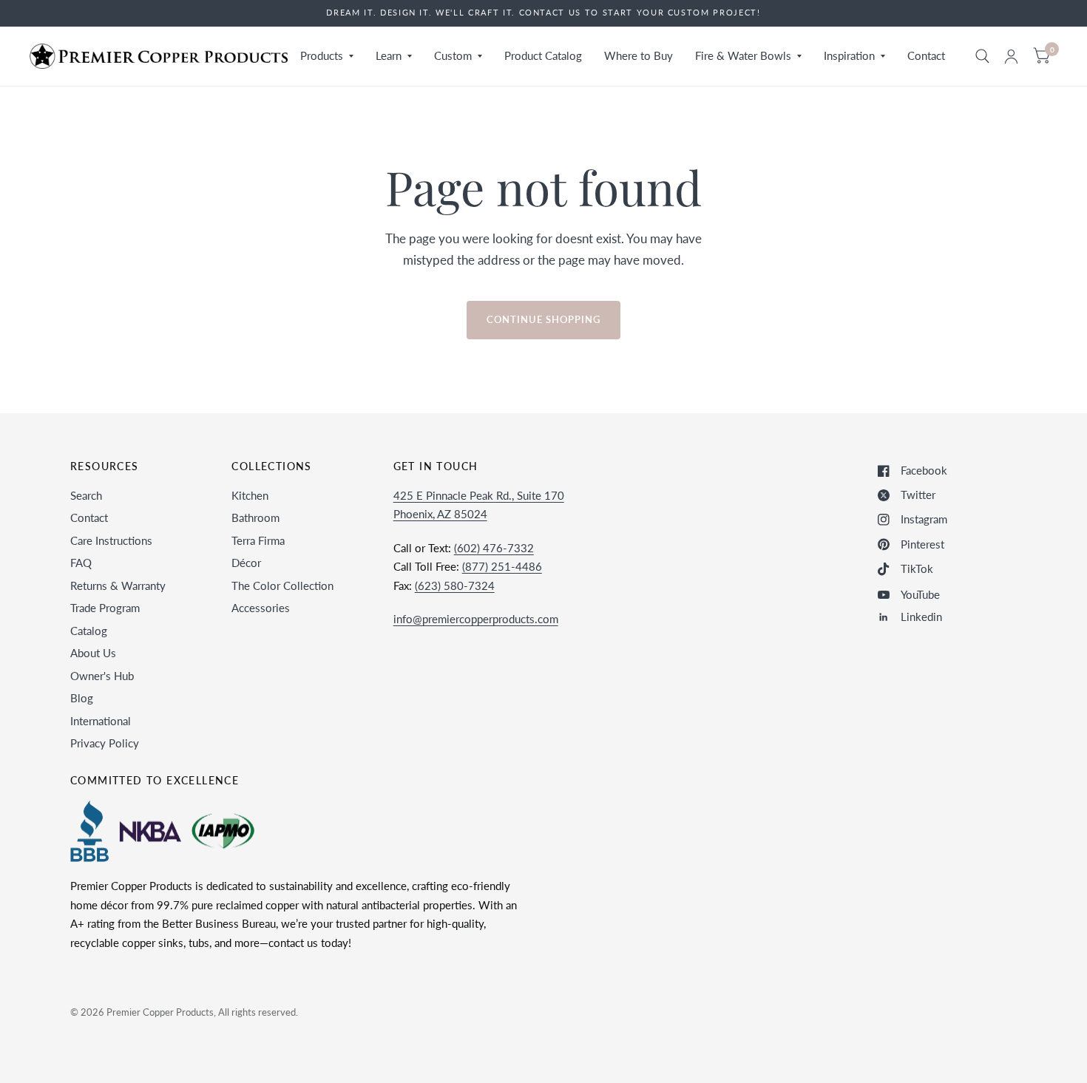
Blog (81, 698)
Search (86, 495)
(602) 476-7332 (494, 547)
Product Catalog (543, 55)
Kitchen (249, 495)
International (100, 720)
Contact (926, 55)
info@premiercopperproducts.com (475, 618)
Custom (453, 55)
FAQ (81, 562)
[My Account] (1011, 56)
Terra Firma (258, 540)
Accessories (260, 607)
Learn (389, 55)
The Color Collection (282, 585)
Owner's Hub (102, 675)
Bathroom (255, 517)
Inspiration (849, 55)
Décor (246, 562)
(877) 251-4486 (502, 566)
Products (321, 55)
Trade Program (105, 607)
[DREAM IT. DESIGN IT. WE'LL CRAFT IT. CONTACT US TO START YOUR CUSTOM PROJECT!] (543, 13)
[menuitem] (327, 56)
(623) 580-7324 (455, 585)
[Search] (982, 56)
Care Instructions (111, 540)
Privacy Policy (104, 743)
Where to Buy (638, 55)
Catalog (88, 630)
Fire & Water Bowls (743, 55)
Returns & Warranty (118, 585)
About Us (93, 652)
